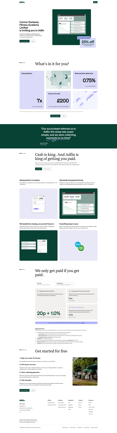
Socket (69, 409)
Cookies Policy (80, 427)
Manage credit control (52, 405)
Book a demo (47, 169)
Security (80, 407)
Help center (91, 409)
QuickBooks (70, 405)
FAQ (27, 422)
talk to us (83, 323)
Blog (89, 405)
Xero (69, 402)
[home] (24, 2)
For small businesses (62, 405)
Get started (38, 169)
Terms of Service (72, 427)
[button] (29, 2)
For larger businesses (62, 407)
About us (80, 402)
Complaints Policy (94, 427)
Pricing (90, 402)
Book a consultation (24, 41)
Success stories (92, 407)
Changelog (91, 411)
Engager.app (70, 407)
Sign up (95, 2)
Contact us (91, 414)
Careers (79, 405)
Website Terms (65, 427)
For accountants (61, 402)
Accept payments (51, 402)
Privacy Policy (86, 427)
